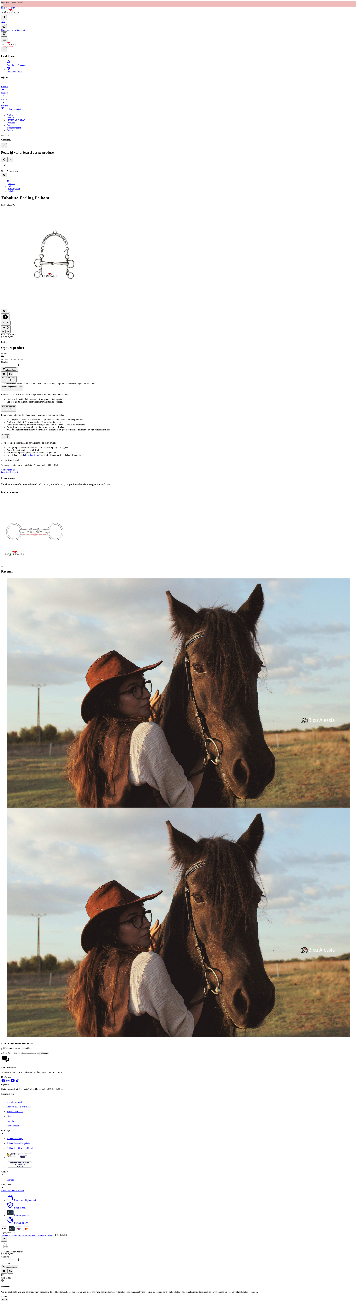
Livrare (10, 1116)
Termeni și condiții (15, 1138)
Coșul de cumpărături (13, 109)
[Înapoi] (3, 331)
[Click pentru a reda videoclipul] (5, 317)
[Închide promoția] (2, 5)
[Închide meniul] (4, 49)
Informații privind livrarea (12, 386)
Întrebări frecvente (15, 1102)
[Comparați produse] (3, 23)
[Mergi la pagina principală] (11, 14)
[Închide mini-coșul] (4, 145)
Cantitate (5, 362)
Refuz (4, 1299)
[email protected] (32, 455)
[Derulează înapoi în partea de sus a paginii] (4, 1239)
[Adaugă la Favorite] (4, 374)
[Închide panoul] (4, 175)
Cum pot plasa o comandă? (19, 1107)
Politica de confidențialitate (18, 1143)
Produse (11, 183)
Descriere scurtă (8, 378)
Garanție (5, 435)
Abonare (44, 1053)
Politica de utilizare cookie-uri (20, 1148)
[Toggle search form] (4, 17)
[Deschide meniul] (4, 39)
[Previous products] (4, 159)
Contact (10, 1180)
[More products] (10, 159)
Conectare (5, 30)
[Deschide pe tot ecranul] (8, 312)
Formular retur (13, 1126)
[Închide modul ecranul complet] (4, 311)
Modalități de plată (15, 1111)
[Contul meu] (4, 26)
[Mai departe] (8, 331)
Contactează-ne (8, 470)
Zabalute (11, 191)
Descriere (5, 472)
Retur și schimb (8, 407)
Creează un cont (17, 30)
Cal (9, 186)
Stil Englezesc (14, 188)
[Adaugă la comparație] (10, 374)
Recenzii (14, 472)
